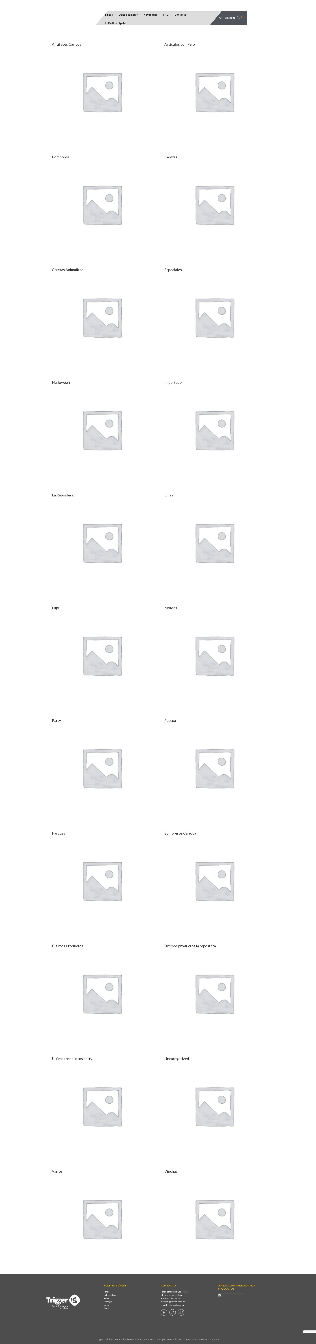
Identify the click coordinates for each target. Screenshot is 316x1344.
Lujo (55, 607)
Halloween (61, 382)
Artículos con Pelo (179, 44)
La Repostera (63, 495)
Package (108, 1301)
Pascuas (58, 833)
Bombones (60, 157)
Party (56, 720)
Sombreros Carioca (180, 833)
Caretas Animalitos (67, 269)
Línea (168, 495)
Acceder (230, 17)
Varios (57, 1171)
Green (107, 1308)
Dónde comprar (128, 14)
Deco (106, 1305)
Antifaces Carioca (66, 44)
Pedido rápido (117, 23)
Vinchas (170, 1171)
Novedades (150, 14)
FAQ (166, 14)
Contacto (180, 14)
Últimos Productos (67, 946)
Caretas (170, 157)
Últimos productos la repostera (190, 946)
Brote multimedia (174, 1339)
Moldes (170, 607)
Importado (173, 382)
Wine (106, 1298)
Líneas (109, 14)
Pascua (170, 720)
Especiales (173, 269)
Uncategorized (176, 1058)
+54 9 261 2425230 (170, 1298)
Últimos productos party (72, 1058)
